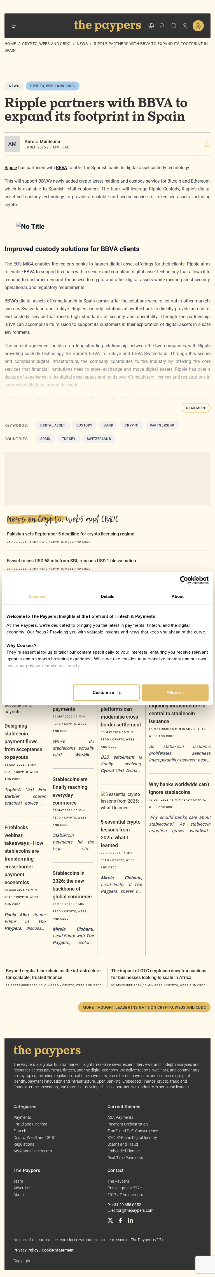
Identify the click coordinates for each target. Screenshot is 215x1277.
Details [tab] (107, 596)
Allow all (175, 692)
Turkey (69, 439)
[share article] (207, 144)
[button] (207, 144)
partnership (162, 425)
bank (108, 425)
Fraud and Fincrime (30, 1124)
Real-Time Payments (125, 1157)
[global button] (151, 25)
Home (10, 43)
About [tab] (178, 596)
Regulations (23, 1144)
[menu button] (14, 25)
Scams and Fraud (123, 1144)
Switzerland (99, 439)
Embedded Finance (124, 1151)
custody (84, 425)
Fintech (19, 1131)
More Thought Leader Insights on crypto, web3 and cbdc (144, 1007)
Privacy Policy (25, 1250)
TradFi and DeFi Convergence (133, 1131)
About (18, 1194)
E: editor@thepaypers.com (130, 1210)
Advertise (21, 1188)
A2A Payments (120, 1117)
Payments (22, 1117)
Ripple (10, 167)
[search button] (162, 25)
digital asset (52, 425)
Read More (196, 408)
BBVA (61, 167)
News (82, 43)
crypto (132, 425)
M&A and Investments (32, 1151)
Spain (45, 439)
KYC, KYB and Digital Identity (132, 1137)
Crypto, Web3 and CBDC (46, 43)
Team (18, 1181)
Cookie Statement (58, 1250)
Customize (103, 692)
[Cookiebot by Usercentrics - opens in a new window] (184, 580)
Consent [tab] (37, 596)
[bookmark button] (173, 25)
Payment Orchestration (128, 1124)
